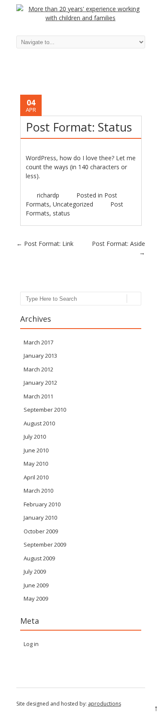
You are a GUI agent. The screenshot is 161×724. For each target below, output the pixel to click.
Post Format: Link (44, 243)
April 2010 (36, 477)
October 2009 (41, 531)
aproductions (104, 703)
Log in (31, 644)
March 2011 (38, 396)
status (61, 213)
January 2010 (40, 517)
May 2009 (36, 598)
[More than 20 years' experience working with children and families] (80, 18)
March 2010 (38, 490)
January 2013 (40, 355)
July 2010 (35, 436)
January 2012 (40, 382)
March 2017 (38, 342)
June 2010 (36, 450)
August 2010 (39, 423)
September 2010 (45, 409)
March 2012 (38, 369)
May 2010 (36, 463)
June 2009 (36, 585)
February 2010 (42, 504)
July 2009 (35, 571)
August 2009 (39, 558)
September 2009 (45, 544)
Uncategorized (73, 204)
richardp (48, 195)
